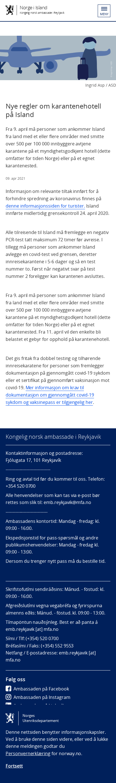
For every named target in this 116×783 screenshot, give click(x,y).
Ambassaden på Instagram (42, 697)
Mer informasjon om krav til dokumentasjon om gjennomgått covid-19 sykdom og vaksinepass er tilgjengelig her (50, 394)
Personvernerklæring (28, 753)
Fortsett (14, 766)
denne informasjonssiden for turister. (45, 206)
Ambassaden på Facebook (41, 689)
